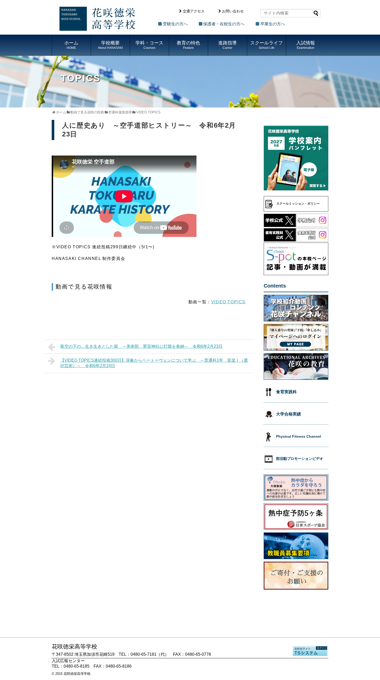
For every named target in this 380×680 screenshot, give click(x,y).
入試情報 (305, 45)
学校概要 (110, 45)
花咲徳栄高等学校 (77, 674)
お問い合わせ (233, 11)
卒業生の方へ (272, 24)
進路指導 (227, 45)
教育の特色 (188, 45)
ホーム (71, 45)
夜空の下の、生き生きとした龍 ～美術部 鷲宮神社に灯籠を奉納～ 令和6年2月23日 (141, 346)
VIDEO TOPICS (228, 302)
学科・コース (149, 45)
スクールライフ (266, 45)
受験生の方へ (175, 24)
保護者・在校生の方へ (224, 24)
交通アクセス (193, 11)
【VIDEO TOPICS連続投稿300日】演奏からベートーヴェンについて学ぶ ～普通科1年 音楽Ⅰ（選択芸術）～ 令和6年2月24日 (154, 363)
